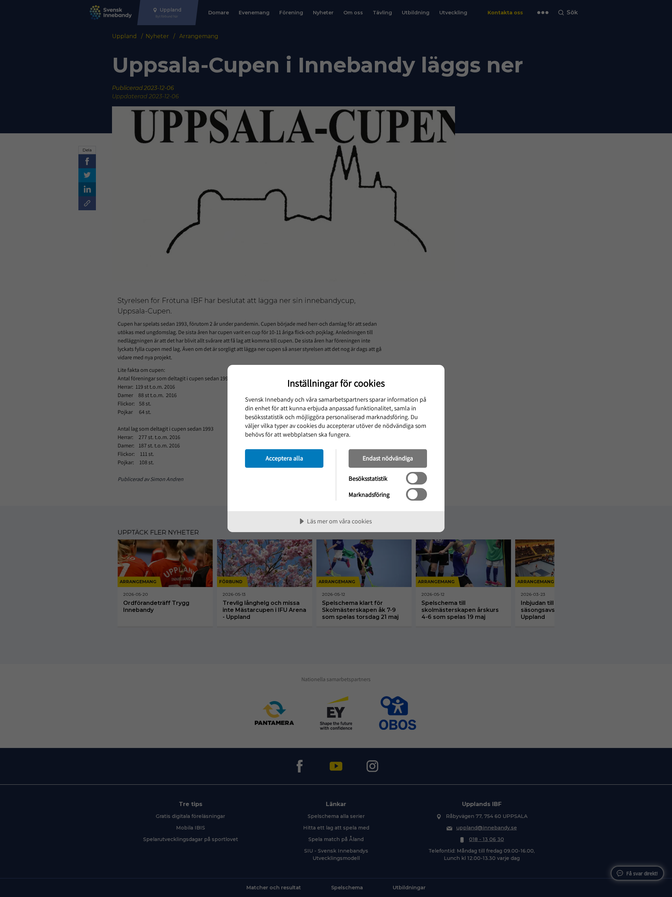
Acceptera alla (284, 458)
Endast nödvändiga (388, 458)
